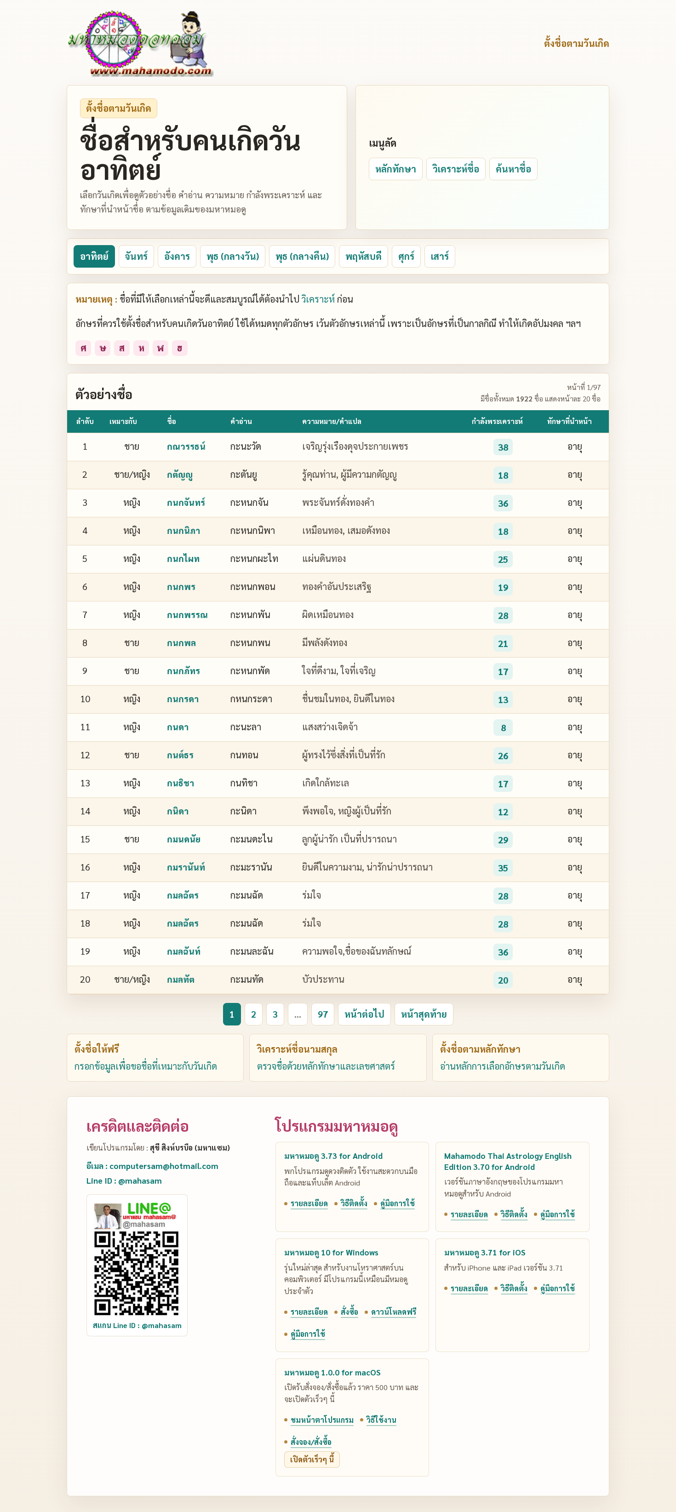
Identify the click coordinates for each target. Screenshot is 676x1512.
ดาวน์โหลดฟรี (393, 1312)
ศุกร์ (406, 256)
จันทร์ (136, 256)
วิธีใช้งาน (381, 1420)
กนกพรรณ (187, 614)
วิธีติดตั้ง (354, 1203)
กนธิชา (180, 782)
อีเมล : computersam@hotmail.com (152, 1165)
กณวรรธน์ (186, 446)
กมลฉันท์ (184, 950)
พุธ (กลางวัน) (232, 256)
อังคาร (177, 256)
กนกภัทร (183, 670)
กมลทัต (181, 979)
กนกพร (181, 586)
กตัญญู (180, 474)
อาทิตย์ (94, 256)
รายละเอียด (309, 1203)
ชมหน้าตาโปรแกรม (322, 1420)
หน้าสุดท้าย (424, 1014)
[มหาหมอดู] (140, 43)
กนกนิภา (183, 530)
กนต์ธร (180, 754)
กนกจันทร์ (186, 502)
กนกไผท (183, 558)
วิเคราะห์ (318, 299)
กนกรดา (183, 698)
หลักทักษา (395, 169)
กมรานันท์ (186, 866)
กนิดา (178, 810)
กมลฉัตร (183, 894)
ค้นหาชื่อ (513, 169)
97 (323, 1014)
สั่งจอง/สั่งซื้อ (311, 1442)
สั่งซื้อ (349, 1312)
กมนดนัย (184, 838)
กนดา (178, 726)
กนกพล (181, 642)
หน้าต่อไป (364, 1014)
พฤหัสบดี (363, 256)
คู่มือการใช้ (397, 1203)
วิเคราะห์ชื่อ (456, 169)
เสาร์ (440, 256)
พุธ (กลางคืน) (302, 256)
